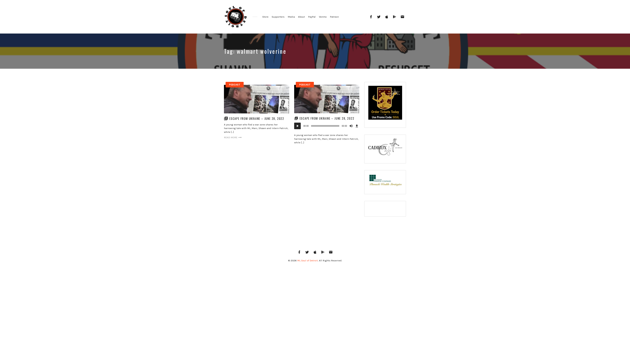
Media (291, 16)
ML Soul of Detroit (307, 260)
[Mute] (351, 126)
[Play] (297, 126)
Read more (230, 137)
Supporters (278, 16)
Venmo (323, 16)
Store (265, 16)
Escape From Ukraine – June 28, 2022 (256, 118)
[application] (326, 126)
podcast (234, 84)
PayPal (312, 16)
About (301, 16)
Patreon (334, 16)
